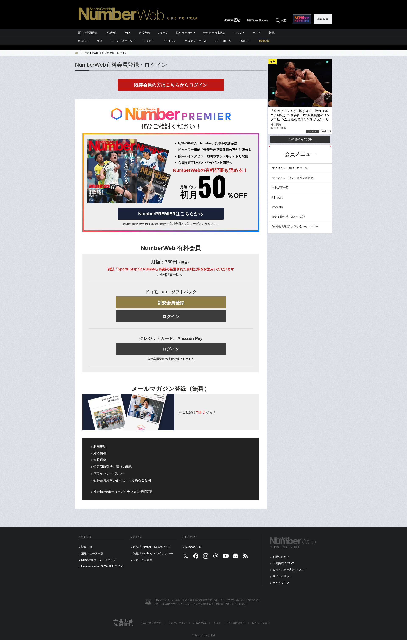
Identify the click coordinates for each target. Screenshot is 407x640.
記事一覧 (86, 546)
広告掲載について (284, 563)
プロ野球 (111, 32)
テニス (256, 32)
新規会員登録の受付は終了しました (171, 359)
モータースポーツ (122, 40)
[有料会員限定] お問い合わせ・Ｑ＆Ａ (295, 226)
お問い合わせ (281, 556)
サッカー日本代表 (214, 32)
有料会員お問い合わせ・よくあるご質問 (122, 480)
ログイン (170, 316)
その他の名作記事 (300, 139)
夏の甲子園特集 (87, 32)
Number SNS (193, 546)
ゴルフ (238, 32)
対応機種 (99, 453)
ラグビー (148, 40)
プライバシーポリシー (109, 473)
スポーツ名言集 (142, 560)
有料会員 (322, 19)
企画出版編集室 (236, 622)
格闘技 (82, 40)
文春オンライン (177, 622)
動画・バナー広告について (289, 569)
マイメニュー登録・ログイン (290, 168)
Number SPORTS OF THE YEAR (102, 566)
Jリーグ (163, 32)
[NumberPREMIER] (302, 19)
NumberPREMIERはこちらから (171, 213)
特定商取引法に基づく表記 (112, 466)
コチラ (201, 412)
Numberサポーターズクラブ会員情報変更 (122, 491)
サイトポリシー (282, 576)
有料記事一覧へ (171, 275)
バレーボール (223, 40)
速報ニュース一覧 (92, 553)
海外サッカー (184, 32)
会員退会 (99, 460)
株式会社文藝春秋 (151, 622)
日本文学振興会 (261, 622)
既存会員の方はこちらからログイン (171, 84)
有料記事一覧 (280, 187)
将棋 (99, 40)
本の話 (217, 622)
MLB (128, 32)
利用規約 (99, 446)
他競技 (244, 40)
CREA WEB (199, 622)
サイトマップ (281, 582)
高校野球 (144, 32)
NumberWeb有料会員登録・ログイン (106, 52)
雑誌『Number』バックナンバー (153, 553)
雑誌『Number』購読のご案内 (151, 546)
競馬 (272, 32)
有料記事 (264, 40)
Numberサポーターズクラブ (98, 560)
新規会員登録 (171, 302)
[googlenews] (235, 556)
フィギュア (169, 40)
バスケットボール (196, 40)
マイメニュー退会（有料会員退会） (294, 177)
